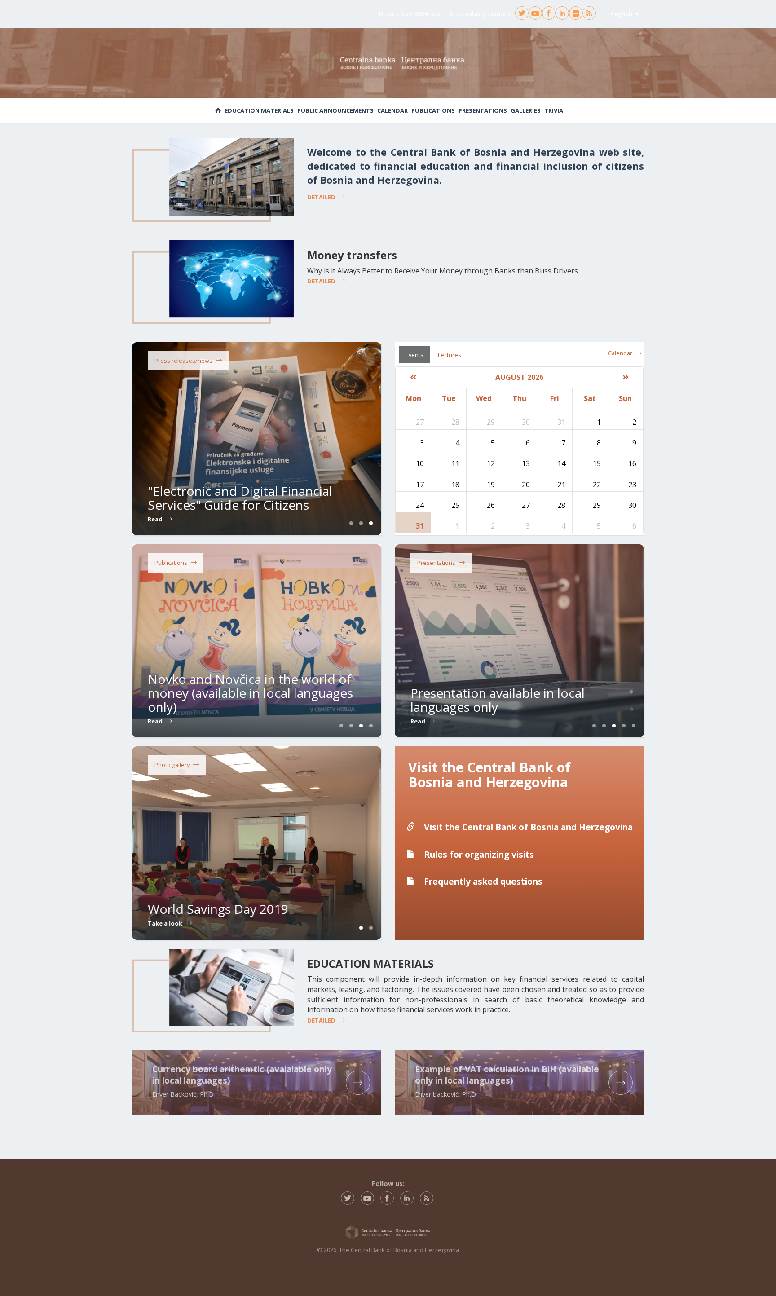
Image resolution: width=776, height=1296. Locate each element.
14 (561, 463)
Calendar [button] (392, 110)
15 (597, 463)
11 (455, 463)
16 (632, 463)
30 (632, 505)
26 (491, 505)
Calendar (620, 353)
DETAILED (321, 197)
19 (491, 484)
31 (420, 526)
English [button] (622, 13)
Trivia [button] (553, 110)
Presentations (436, 563)
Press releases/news (183, 361)
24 (420, 505)
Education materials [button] (259, 110)
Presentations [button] (483, 110)
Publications (170, 563)
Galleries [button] (526, 110)
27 (526, 505)
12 (491, 463)
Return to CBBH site (410, 13)
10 (420, 463)
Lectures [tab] (449, 355)
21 (561, 484)
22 (597, 484)
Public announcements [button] (335, 110)
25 (455, 505)
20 (526, 484)
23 (632, 484)
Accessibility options (480, 13)
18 (455, 484)
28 (561, 505)
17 (420, 484)
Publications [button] (433, 110)
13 (526, 463)
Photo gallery (172, 765)
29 (597, 505)
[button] (413, 377)
